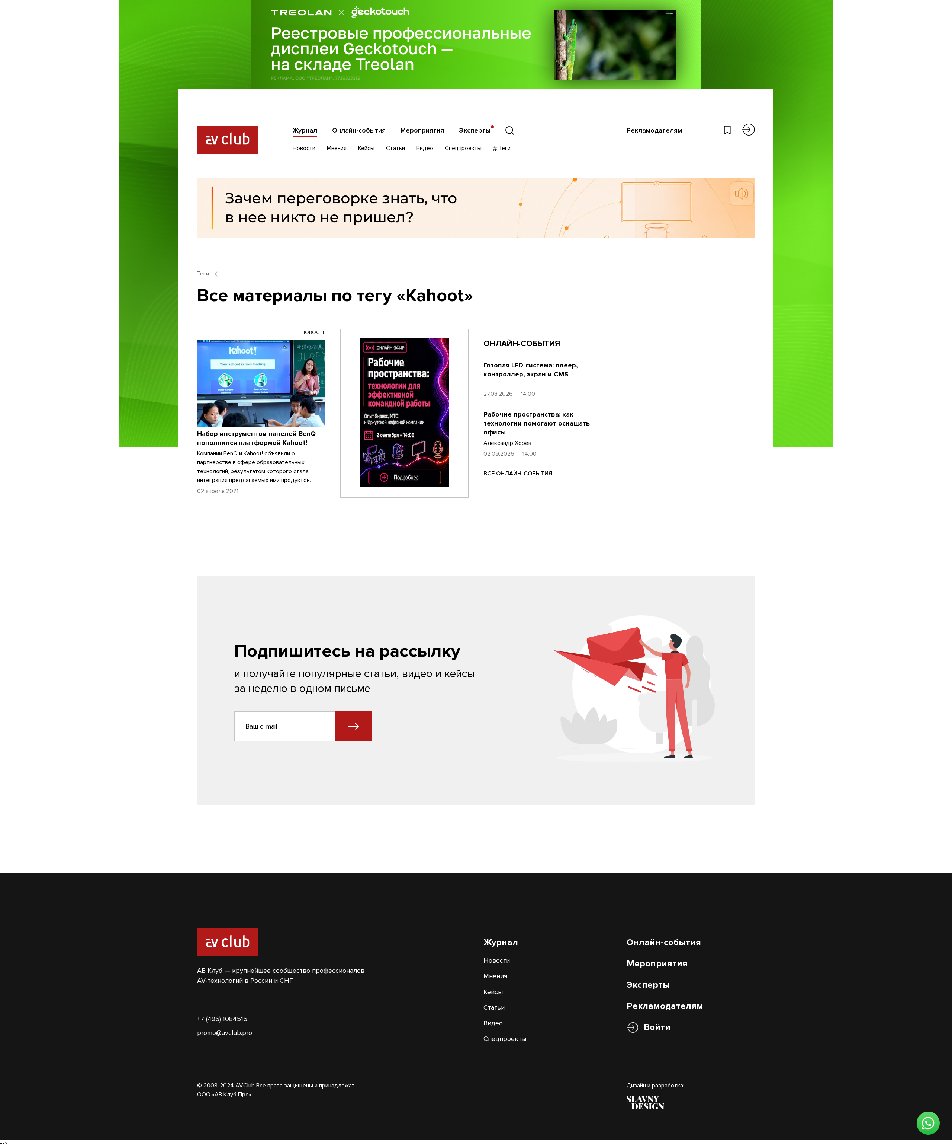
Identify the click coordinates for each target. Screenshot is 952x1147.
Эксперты (475, 130)
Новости (304, 148)
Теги (504, 148)
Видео (424, 148)
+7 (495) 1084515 (222, 1019)
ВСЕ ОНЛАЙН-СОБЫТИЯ (517, 473)
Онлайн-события (359, 130)
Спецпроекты (463, 148)
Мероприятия (422, 130)
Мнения (337, 148)
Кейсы (366, 148)
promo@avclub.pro (224, 1033)
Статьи (395, 148)
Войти (657, 1027)
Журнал (305, 130)
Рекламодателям (654, 130)
